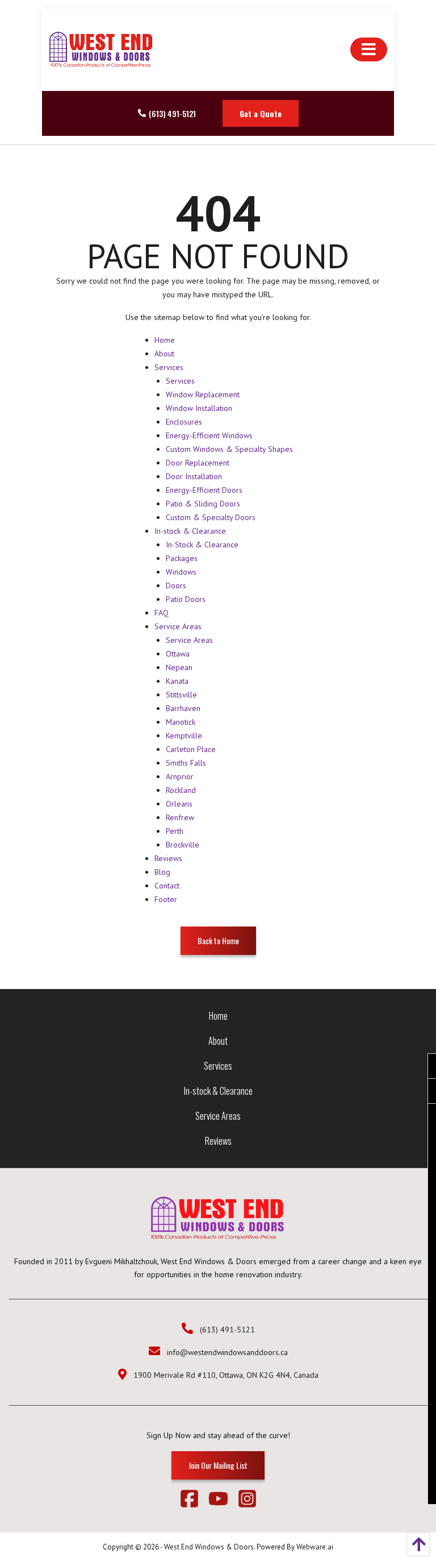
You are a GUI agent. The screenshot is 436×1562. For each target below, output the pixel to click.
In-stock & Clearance (190, 531)
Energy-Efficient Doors (204, 490)
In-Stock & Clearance (202, 544)
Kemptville (184, 735)
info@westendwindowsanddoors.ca (227, 1352)
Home (164, 340)
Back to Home (218, 940)
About (164, 353)
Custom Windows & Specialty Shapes (229, 449)
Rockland (181, 790)
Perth (174, 831)
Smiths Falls (186, 763)
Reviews (168, 858)
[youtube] (222, 1501)
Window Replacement (203, 394)
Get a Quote (261, 113)
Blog (162, 872)
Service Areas (178, 626)
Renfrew (180, 817)
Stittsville (181, 694)
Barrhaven (183, 708)
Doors (176, 585)
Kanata (177, 681)
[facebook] (193, 1501)
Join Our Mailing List (218, 1465)
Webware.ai (314, 1547)
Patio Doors (186, 599)
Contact (166, 885)
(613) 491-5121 (172, 113)
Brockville (182, 845)
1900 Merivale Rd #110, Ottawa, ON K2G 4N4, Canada (225, 1375)
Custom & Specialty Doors (210, 517)
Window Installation (199, 408)
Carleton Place (191, 749)
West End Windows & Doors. (209, 1547)
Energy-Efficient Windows (209, 435)
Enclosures (184, 422)
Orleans (179, 804)
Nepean (179, 667)
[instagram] (247, 1501)
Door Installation (194, 476)
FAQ (161, 613)
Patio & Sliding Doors (203, 503)
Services (168, 367)
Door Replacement (197, 463)
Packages (182, 558)
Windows (181, 572)
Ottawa (178, 654)
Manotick (180, 722)
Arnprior (180, 776)
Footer (165, 899)
